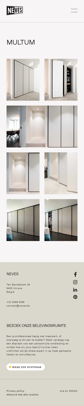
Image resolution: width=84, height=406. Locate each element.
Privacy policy (15, 391)
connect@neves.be (18, 305)
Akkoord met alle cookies (23, 394)
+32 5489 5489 (15, 302)
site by (68, 391)
